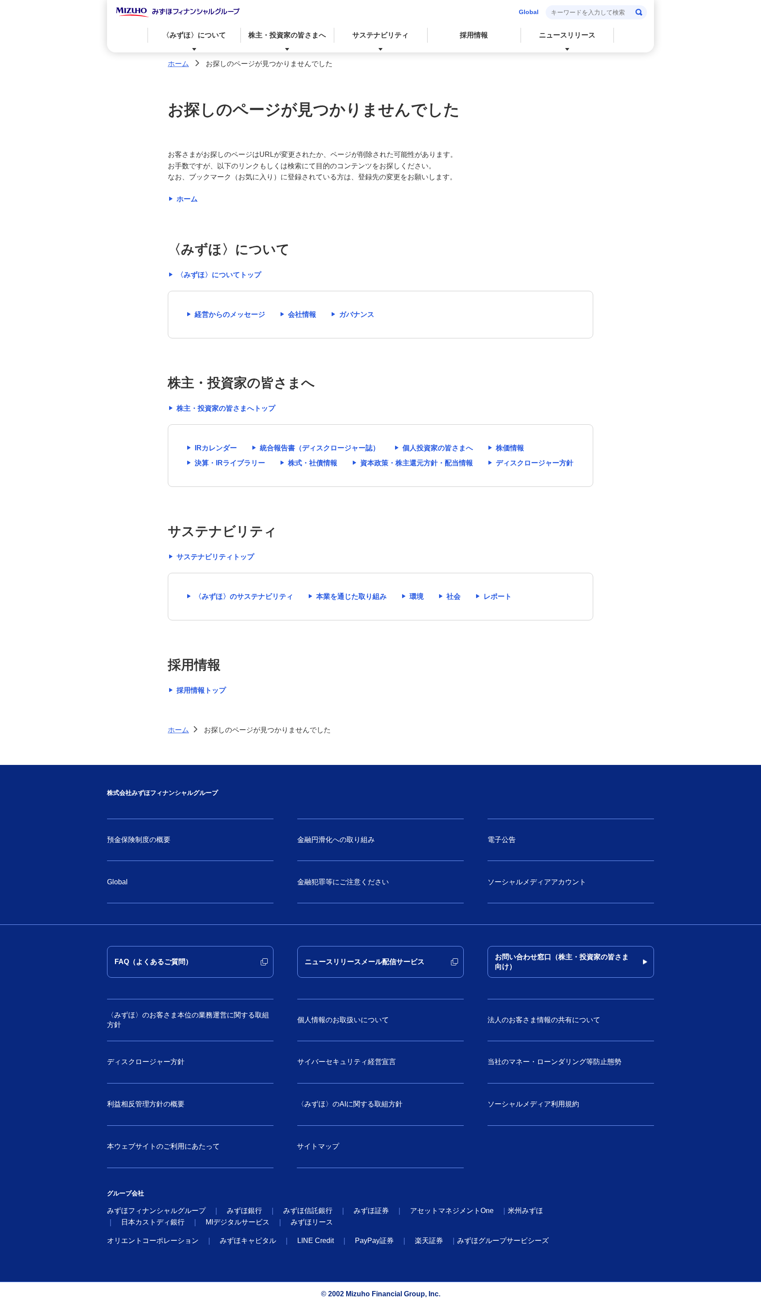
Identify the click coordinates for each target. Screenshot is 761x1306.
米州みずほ (525, 1210)
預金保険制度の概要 (138, 839)
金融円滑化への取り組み (336, 839)
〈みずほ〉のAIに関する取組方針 (350, 1104)
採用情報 (474, 35)
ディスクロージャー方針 (146, 1061)
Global (529, 11)
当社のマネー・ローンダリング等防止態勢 (554, 1061)
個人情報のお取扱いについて (343, 1020)
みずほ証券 (371, 1210)
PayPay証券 (374, 1240)
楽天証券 (429, 1240)
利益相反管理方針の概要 (146, 1104)
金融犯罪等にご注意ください (343, 882)
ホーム (178, 63)
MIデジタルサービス (238, 1222)
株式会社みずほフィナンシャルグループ (162, 792)
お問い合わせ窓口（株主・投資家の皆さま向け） (562, 961)
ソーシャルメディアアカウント (537, 882)
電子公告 (502, 839)
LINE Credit (315, 1240)
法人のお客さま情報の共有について (544, 1020)
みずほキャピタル (248, 1240)
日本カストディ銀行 (153, 1222)
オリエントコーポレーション (153, 1240)
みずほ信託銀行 (307, 1210)
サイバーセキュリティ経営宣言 (346, 1061)
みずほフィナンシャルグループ (156, 1210)
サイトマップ (318, 1146)
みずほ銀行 (244, 1210)
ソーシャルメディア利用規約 (533, 1104)
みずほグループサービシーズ (503, 1240)
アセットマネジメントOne (452, 1210)
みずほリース (312, 1222)
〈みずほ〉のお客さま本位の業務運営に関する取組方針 (188, 1019)
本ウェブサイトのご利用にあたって (163, 1146)
